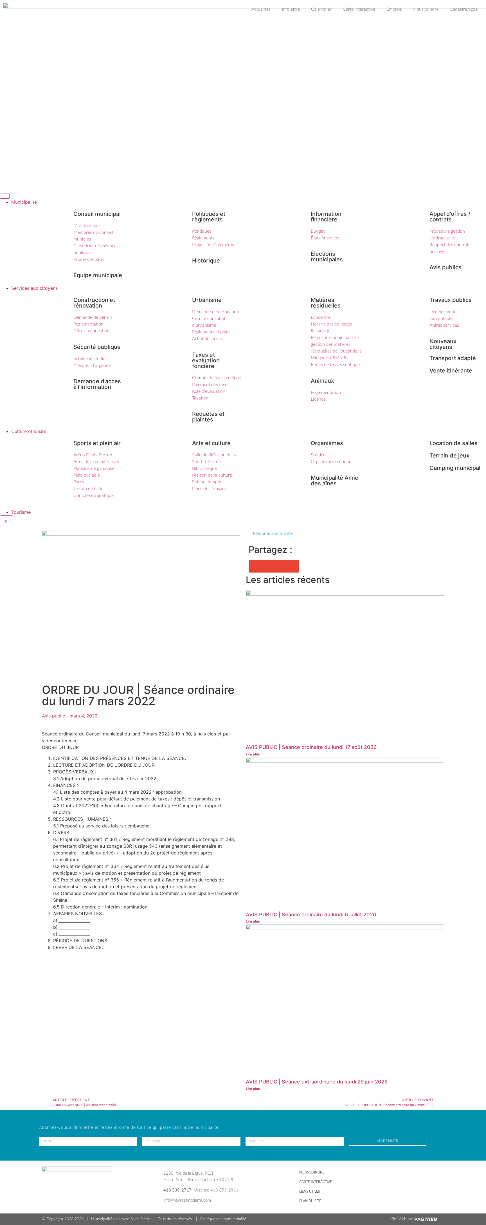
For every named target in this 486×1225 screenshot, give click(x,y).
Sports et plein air (97, 443)
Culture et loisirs (28, 431)
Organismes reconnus (332, 461)
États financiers (326, 238)
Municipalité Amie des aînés (334, 480)
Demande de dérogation (215, 311)
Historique (206, 260)
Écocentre (320, 317)
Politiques (201, 231)
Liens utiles (309, 1191)
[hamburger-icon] (5, 196)
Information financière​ (326, 216)
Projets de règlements (213, 245)
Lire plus (253, 754)
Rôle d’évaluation (208, 391)
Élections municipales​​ (327, 256)
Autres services (444, 325)
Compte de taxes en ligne (216, 378)
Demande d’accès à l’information (97, 384)
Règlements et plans (211, 332)
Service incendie (89, 358)
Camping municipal (454, 468)
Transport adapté (452, 358)
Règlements (203, 238)
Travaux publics (450, 300)
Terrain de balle (88, 488)
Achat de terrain (207, 338)
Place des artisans (209, 488)
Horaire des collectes (331, 324)
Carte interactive (359, 9)
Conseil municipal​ (97, 213)
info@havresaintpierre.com (187, 1200)
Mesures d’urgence (92, 365)
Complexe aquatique (93, 495)
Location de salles (453, 443)
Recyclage (320, 331)
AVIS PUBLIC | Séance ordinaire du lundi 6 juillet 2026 (311, 914)
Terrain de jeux (449, 455)
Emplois (394, 9)
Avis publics (445, 267)
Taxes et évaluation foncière (206, 360)
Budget (318, 231)
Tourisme (21, 512)
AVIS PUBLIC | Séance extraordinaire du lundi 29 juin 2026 (317, 1082)
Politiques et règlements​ (208, 216)
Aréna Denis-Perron (92, 455)
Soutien (318, 455)
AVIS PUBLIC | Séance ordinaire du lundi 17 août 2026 (311, 747)
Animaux (322, 380)
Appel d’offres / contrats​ (449, 216)
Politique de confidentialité (223, 1219)
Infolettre (291, 9)
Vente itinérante (450, 370)
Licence (318, 399)
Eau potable (441, 318)
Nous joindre (425, 9)
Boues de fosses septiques (336, 364)
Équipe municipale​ (97, 275)
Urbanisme (207, 300)
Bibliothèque (204, 468)
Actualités (261, 9)
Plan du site (310, 1201)
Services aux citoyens (34, 288)
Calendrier (321, 9)
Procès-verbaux (88, 259)
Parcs (78, 482)
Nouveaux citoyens (442, 344)
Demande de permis (92, 317)
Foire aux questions (92, 331)
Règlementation (88, 324)
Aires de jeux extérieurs (96, 461)
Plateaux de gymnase (93, 468)
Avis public (53, 716)
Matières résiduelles (326, 303)
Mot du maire (86, 225)
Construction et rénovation (94, 303)
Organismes (327, 443)
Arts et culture (211, 443)
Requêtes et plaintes (208, 416)
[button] (255, 566)
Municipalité (24, 202)
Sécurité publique (97, 347)
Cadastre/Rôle (464, 9)
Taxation (200, 398)
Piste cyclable (86, 475)
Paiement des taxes (210, 384)
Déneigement (442, 311)
